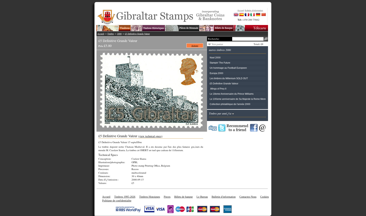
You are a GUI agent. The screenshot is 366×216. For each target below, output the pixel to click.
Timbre (110, 33)
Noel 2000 (215, 57)
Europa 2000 (216, 73)
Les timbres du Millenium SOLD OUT (229, 78)
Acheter (194, 45)
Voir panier (217, 44)
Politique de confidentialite (116, 200)
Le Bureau (202, 196)
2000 (119, 33)
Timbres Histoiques (149, 196)
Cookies (264, 196)
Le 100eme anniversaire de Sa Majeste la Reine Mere (238, 99)
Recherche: (213, 38)
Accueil (100, 33)
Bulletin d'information (224, 196)
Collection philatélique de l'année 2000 (230, 104)
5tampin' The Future (220, 62)
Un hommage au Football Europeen (228, 68)
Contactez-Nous (247, 196)
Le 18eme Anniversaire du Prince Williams (232, 94)
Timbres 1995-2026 (124, 196)
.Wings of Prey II (218, 88)
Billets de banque (183, 196)
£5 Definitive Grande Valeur (137, 33)
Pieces (167, 196)
